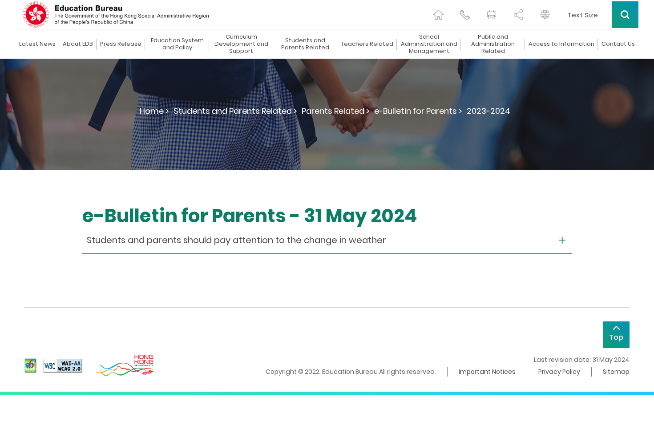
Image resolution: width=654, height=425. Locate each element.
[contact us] (465, 15)
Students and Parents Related (305, 44)
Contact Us (618, 44)
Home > (154, 110)
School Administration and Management (429, 44)
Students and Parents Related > (235, 110)
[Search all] (625, 14)
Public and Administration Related (493, 44)
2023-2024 (488, 110)
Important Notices (487, 371)
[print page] (491, 15)
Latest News (37, 44)
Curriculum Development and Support (241, 44)
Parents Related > (336, 110)
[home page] (438, 15)
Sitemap (616, 371)
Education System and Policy (177, 44)
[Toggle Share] (518, 15)
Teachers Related (367, 44)
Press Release (120, 44)
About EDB (78, 44)
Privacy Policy (559, 371)
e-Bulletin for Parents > (418, 110)
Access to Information (561, 44)
